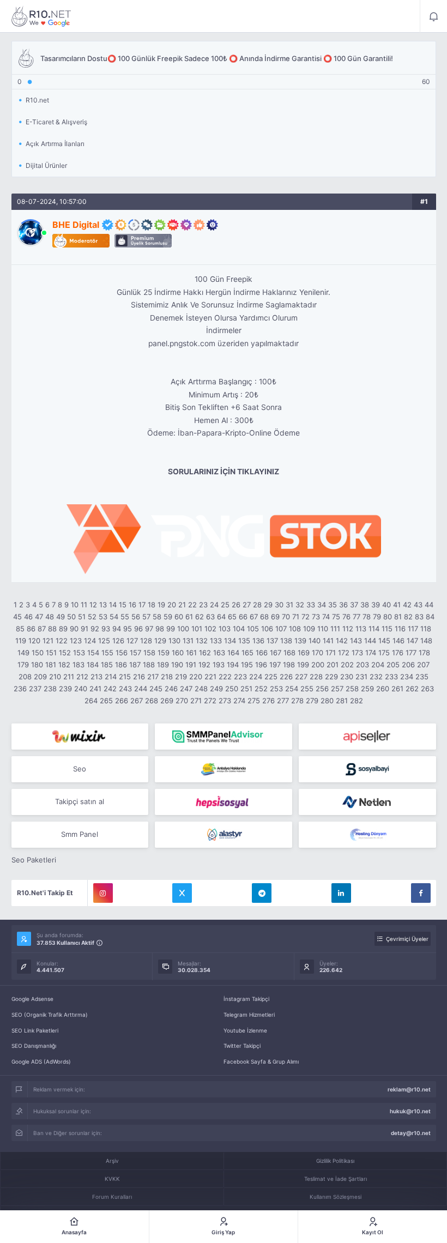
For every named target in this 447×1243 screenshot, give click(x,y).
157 (135, 652)
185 (107, 664)
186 (121, 664)
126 (118, 640)
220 (195, 676)
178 (424, 652)
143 (356, 640)
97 (149, 628)
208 (25, 676)
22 (192, 604)
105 (253, 628)
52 (92, 616)
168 (289, 652)
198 (289, 664)
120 (34, 640)
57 (146, 616)
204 (377, 664)
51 (82, 616)
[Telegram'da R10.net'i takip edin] (261, 893)
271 (196, 700)
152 (65, 652)
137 (272, 640)
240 (80, 688)
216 (139, 676)
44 (429, 604)
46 (28, 616)
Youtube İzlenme (245, 1030)
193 (219, 664)
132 (202, 640)
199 (303, 664)
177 (411, 652)
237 (35, 688)
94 (116, 628)
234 (406, 676)
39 (375, 604)
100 (183, 628)
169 (304, 652)
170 (317, 652)
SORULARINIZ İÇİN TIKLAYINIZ (223, 471)
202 (347, 664)
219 (181, 676)
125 (104, 640)
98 (159, 628)
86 (31, 628)
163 (219, 652)
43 (418, 604)
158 (149, 652)
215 (125, 676)
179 (23, 664)
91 (84, 628)
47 (39, 616)
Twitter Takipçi (242, 1045)
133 (216, 640)
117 (413, 628)
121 (48, 640)
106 (267, 628)
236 (20, 688)
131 (188, 640)
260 (382, 688)
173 (357, 652)
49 (60, 616)
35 (332, 604)
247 (186, 688)
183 (78, 664)
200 (317, 664)
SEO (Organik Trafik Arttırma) (49, 1014)
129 (160, 640)
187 (135, 664)
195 (247, 664)
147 (412, 640)
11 (84, 604)
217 (153, 676)
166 (262, 652)
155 (107, 652)
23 (203, 604)
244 (140, 688)
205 (393, 664)
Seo (79, 768)
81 (398, 616)
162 (205, 652)
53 (103, 616)
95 (127, 628)
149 (23, 652)
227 (301, 676)
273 (225, 700)
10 (74, 604)
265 (106, 700)
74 (326, 616)
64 (221, 616)
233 (391, 676)
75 (336, 616)
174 (370, 652)
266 (121, 700)
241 (95, 688)
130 (174, 640)
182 (64, 664)
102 (210, 628)
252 (261, 688)
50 (71, 616)
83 (419, 616)
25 (225, 604)
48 (49, 616)
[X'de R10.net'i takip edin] (182, 893)
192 (204, 664)
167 (275, 652)
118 (425, 628)
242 (110, 688)
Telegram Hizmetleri (249, 1014)
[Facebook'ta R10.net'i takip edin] (421, 893)
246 (171, 688)
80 (387, 616)
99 (170, 628)
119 (20, 640)
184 (93, 664)
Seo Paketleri (33, 859)
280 (327, 700)
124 (90, 640)
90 (74, 628)
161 (191, 652)
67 (254, 616)
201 (333, 664)
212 (82, 676)
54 (114, 616)
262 (412, 688)
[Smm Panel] (367, 736)
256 (322, 688)
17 (142, 604)
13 (103, 604)
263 (427, 688)
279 (312, 700)
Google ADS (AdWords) (41, 1061)
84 (430, 616)
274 (239, 700)
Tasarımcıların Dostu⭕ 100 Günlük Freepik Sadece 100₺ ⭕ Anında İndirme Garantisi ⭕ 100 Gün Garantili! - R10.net (41, 16)
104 (239, 628)
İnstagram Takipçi (246, 998)
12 (93, 604)
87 (42, 628)
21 (182, 604)
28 (257, 604)
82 (408, 616)
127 (132, 640)
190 (177, 664)
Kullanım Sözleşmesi (335, 1196)
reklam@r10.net (409, 1089)
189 (163, 664)
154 (93, 652)
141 (328, 640)
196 (261, 664)
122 (62, 640)
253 (276, 688)
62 (199, 616)
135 (244, 640)
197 (275, 664)
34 (321, 604)
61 (189, 616)
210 (55, 676)
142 (342, 640)
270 (182, 700)
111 (335, 628)
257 (337, 688)
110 (322, 628)
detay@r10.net (411, 1133)
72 (305, 616)
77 (356, 616)
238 (50, 688)
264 (91, 700)
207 (423, 664)
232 (376, 676)
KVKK (112, 1178)
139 (300, 640)
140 (315, 640)
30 (279, 604)
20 (171, 604)
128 (146, 640)
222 (225, 676)
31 (289, 604)
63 (210, 616)
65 (232, 616)
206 (408, 664)
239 (65, 688)
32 (299, 604)
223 (240, 676)
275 (253, 700)
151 (51, 652)
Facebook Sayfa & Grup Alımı (261, 1061)
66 (243, 616)
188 (149, 664)
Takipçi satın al (79, 801)
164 (233, 652)
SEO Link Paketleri (34, 1030)
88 (52, 628)
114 (374, 628)
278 (297, 700)
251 (246, 688)
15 (122, 604)
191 (190, 664)
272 (210, 700)
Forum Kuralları (112, 1196)
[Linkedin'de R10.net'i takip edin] (341, 893)
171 (330, 652)
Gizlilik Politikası (335, 1160)
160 (178, 652)
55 (124, 616)
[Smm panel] (223, 736)
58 (157, 616)
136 (258, 640)
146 (398, 640)
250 (231, 688)
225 (270, 676)
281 (342, 700)
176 (397, 652)
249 (216, 688)
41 (397, 604)
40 (386, 604)
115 (387, 628)
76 (346, 616)
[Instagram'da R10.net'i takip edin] (103, 893)
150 (38, 652)
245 (155, 688)
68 (264, 616)
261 (397, 688)
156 (122, 652)
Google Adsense (32, 998)
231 (361, 676)
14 (113, 604)
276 (268, 700)
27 (247, 604)
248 (201, 688)
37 (354, 604)
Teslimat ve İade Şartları (335, 1178)
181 (50, 664)
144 (370, 640)
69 (275, 616)
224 (255, 676)
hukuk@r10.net (410, 1111)
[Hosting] (367, 802)
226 (286, 676)
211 (68, 676)
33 (310, 604)
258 (352, 688)
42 (407, 604)
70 (286, 616)
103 (225, 628)
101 (196, 628)
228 (316, 676)
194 (233, 664)
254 (291, 688)
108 (295, 628)
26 (236, 604)
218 (167, 676)
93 (105, 628)
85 (20, 628)
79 (377, 616)
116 (400, 628)
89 (63, 628)
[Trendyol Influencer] (80, 736)
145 (384, 640)
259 (367, 688)
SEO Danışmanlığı (33, 1045)
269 (166, 700)
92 (94, 628)
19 (161, 604)
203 (362, 664)
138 (286, 640)
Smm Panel (79, 834)
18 (151, 604)
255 (306, 688)
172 (343, 652)
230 (346, 676)
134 (230, 640)
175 (384, 652)
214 (111, 676)
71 (295, 616)
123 (76, 640)
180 (37, 664)
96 (138, 628)
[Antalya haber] (223, 769)
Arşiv (112, 1160)
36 (343, 604)
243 (125, 688)
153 (79, 652)
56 (135, 616)
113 (360, 628)
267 (136, 700)
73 (316, 616)
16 (132, 604)
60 (178, 616)
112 (347, 628)
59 (168, 616)
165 (247, 652)
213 (96, 676)
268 (151, 700)
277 (283, 700)
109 (309, 628)
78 (367, 616)
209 (40, 676)
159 (164, 652)
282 (356, 700)
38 (364, 604)
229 (331, 676)
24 (214, 604)
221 (210, 676)
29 (268, 604)
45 (17, 616)
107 (281, 628)
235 (421, 676)
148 (426, 640)
